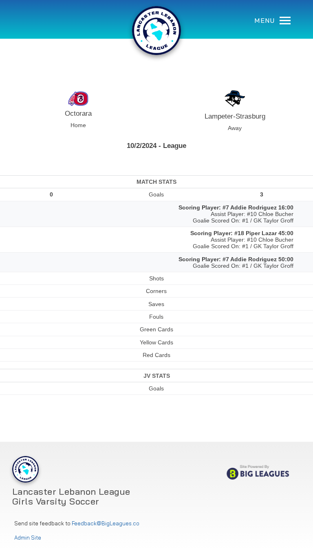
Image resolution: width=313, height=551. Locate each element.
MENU (265, 20)
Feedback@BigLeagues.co (105, 523)
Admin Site (27, 538)
